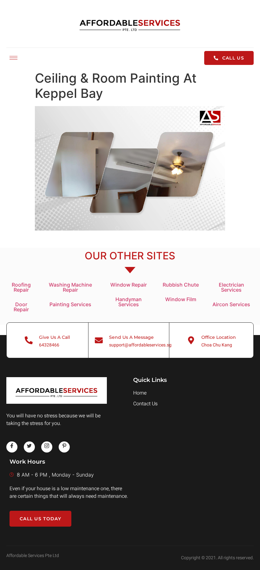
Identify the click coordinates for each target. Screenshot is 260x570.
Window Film (180, 299)
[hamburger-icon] (13, 58)
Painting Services (70, 304)
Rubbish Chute (181, 285)
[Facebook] (11, 447)
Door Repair (21, 307)
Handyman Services (128, 301)
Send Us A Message (131, 337)
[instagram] (46, 447)
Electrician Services (231, 287)
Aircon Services (231, 304)
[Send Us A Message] (99, 340)
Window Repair (128, 285)
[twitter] (29, 447)
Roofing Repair (21, 287)
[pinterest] (64, 447)
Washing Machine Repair (70, 287)
